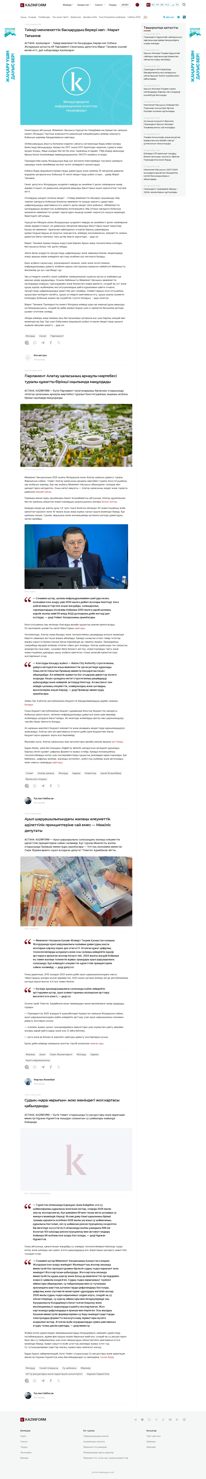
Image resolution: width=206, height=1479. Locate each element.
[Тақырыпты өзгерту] (139, 5)
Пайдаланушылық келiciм (95, 1443)
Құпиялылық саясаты (94, 1448)
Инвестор (90, 773)
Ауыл (42, 1054)
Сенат (42, 336)
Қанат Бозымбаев (110, 773)
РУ (157, 4)
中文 (167, 4)
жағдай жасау (43, 491)
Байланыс (151, 1448)
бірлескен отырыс (36, 779)
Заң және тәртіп (60, 17)
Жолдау (30, 336)
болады (29, 704)
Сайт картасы (153, 1443)
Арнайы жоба (90, 17)
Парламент (56, 336)
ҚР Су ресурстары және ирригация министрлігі (54, 1381)
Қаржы (76, 773)
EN (162, 4)
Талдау (113, 5)
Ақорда (32, 17)
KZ (148, 4)
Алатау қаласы (46, 773)
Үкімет (29, 773)
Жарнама (151, 1454)
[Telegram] (42, 343)
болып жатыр (109, 501)
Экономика (26, 1459)
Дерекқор (76, 17)
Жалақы (30, 1054)
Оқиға (23, 1443)
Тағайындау (44, 17)
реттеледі (117, 741)
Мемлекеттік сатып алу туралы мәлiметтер (105, 1465)
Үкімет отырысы (48, 1375)
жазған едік (96, 1043)
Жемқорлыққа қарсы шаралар (98, 1459)
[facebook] (156, 1426)
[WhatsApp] (35, 343)
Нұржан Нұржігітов (98, 1381)
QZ (153, 4)
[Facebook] (50, 343)
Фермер (86, 1375)
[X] (58, 343)
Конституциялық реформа (112, 17)
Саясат (24, 1448)
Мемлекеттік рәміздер (95, 1454)
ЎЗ (177, 4)
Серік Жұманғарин (61, 1054)
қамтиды (80, 628)
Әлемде (24, 1465)
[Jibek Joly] (169, 17)
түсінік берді (107, 1364)
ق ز (172, 4)
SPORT (125, 5)
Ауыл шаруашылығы (38, 1060)
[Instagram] (27, 343)
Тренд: (23, 17)
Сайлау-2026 (134, 17)
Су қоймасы (69, 1375)
